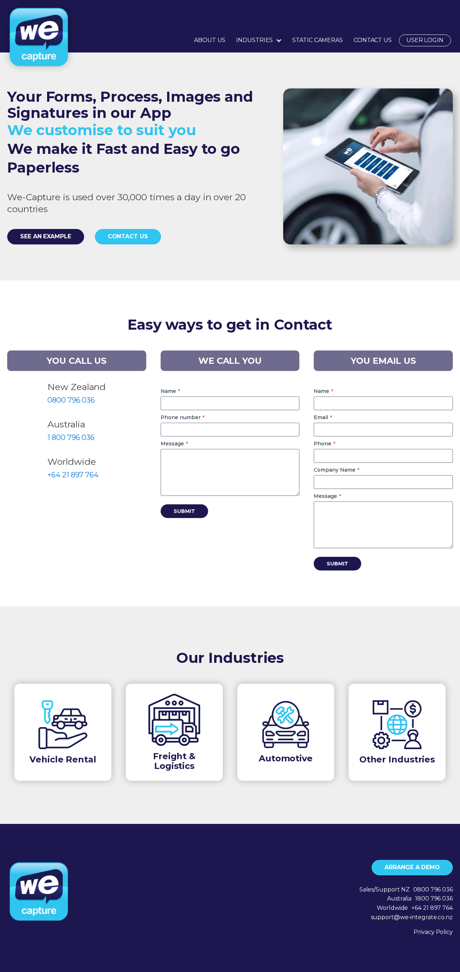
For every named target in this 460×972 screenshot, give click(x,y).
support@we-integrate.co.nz (412, 917)
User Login (424, 40)
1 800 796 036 (71, 437)
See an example (45, 236)
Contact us (128, 236)
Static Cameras (317, 40)
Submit (184, 511)
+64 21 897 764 (72, 475)
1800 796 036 (434, 898)
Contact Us (373, 40)
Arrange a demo (412, 867)
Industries (254, 40)
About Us (209, 40)
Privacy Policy (433, 932)
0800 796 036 (71, 400)
